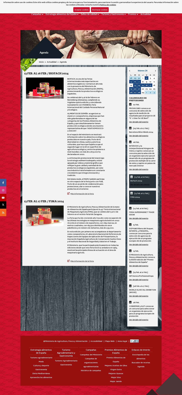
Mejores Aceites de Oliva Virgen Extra (116, 367)
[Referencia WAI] (134, 341)
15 (143, 85)
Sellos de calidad (89, 14)
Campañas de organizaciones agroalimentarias (91, 362)
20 (135, 89)
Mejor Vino (116, 377)
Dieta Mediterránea (41, 373)
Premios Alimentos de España (116, 351)
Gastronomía (41, 369)
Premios (132, 14)
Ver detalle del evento (138, 122)
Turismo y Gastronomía (112, 14)
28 (139, 92)
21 (139, 89)
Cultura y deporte (41, 365)
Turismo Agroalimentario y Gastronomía (66, 352)
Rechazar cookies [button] (99, 10)
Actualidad (146, 14)
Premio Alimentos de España (115, 359)
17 (150, 85)
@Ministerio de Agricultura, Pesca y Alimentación (65, 341)
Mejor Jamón (116, 381)
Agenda (140, 366)
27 (135, 92)
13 (135, 85)
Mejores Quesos (116, 373)
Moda (41, 361)
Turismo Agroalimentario (66, 360)
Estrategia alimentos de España (61, 14)
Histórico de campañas (91, 370)
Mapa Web (110, 341)
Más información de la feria (82, 194)
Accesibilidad (97, 341)
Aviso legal (122, 341)
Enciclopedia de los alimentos (140, 356)
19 (131, 89)
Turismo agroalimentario (41, 357)
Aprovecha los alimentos (41, 377)
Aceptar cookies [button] (82, 10)
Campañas (36, 14)
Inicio (41, 62)
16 (146, 85)
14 (139, 85)
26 (131, 92)
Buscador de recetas (141, 362)
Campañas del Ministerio (91, 354)
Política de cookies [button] (108, 5)
